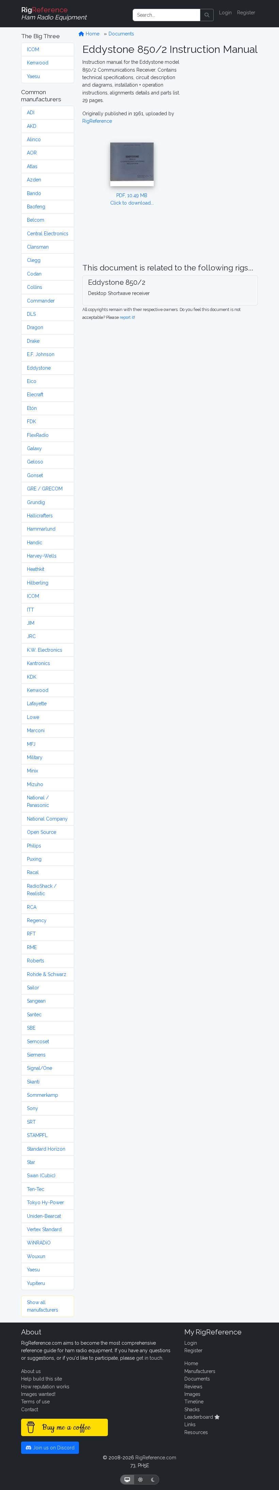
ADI (30, 112)
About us (31, 1371)
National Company (47, 819)
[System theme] (127, 1479)
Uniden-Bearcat (44, 1216)
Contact (29, 1409)
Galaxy (34, 448)
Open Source (41, 832)
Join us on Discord (53, 1447)
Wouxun (36, 1256)
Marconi (36, 730)
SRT (31, 1122)
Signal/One (39, 1068)
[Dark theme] (153, 1479)
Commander (41, 301)
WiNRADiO (39, 1242)
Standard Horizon (46, 1149)
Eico (31, 381)
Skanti (33, 1082)
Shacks (192, 1409)
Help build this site (41, 1379)
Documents (121, 33)
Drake (33, 341)
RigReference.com (155, 1457)
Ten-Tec (35, 1189)
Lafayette (37, 703)
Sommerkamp (42, 1095)
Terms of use (35, 1401)
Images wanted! (38, 1394)
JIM (30, 623)
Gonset (35, 475)
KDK (31, 677)
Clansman (38, 247)
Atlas (32, 166)
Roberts (35, 960)
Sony (32, 1108)
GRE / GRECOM (45, 488)
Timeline (193, 1401)
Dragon (35, 327)
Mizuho (35, 784)
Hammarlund (41, 529)
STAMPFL (37, 1135)
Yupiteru (36, 1283)
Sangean (36, 1001)
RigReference (97, 121)
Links (190, 1424)
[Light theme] (140, 1479)
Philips (34, 846)
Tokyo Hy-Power (45, 1202)
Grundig (36, 502)
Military (35, 757)
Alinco (34, 139)
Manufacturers (199, 1371)
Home (91, 33)
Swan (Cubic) (41, 1175)
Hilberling (37, 583)
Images (192, 1394)
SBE (31, 1028)
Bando (34, 193)
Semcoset (38, 1041)
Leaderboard (199, 1417)
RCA (31, 907)
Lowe (33, 717)
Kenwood (37, 62)
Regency (37, 920)
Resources (196, 1432)
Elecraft (35, 394)
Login (225, 12)
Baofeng (36, 206)
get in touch (149, 1358)
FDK (31, 421)
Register (246, 12)
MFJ (31, 744)
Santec (34, 1014)
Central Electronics (47, 233)
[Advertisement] (224, 160)
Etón (32, 408)
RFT (31, 933)
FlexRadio (38, 435)
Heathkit (35, 569)
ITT (30, 610)
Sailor (33, 987)
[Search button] (207, 15)
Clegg (33, 260)
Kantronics (38, 663)
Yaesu (33, 76)
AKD (31, 126)
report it (127, 317)
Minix (32, 770)
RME (32, 947)
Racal (33, 872)
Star (31, 1162)
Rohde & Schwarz (46, 974)
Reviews (193, 1386)
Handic (34, 542)
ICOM (33, 49)
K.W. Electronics (44, 650)
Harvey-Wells (41, 556)
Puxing (34, 859)
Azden (34, 179)
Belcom (35, 220)
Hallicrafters (40, 515)
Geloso (35, 461)
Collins (34, 287)
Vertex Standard (44, 1229)
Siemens (36, 1055)
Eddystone (39, 368)
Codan (34, 274)
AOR (32, 153)
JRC (31, 636)
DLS (31, 314)
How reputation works (45, 1386)
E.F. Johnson (40, 354)
